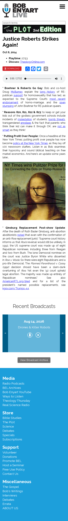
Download (13, 68)
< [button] (5, 333)
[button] (62, 6)
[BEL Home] (20, 10)
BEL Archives (12, 387)
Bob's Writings (13, 491)
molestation (25, 119)
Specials (9, 435)
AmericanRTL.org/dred (16, 281)
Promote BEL (12, 461)
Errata (7, 504)
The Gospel (11, 487)
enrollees (26, 122)
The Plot (9, 422)
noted (20, 234)
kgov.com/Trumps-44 (16, 288)
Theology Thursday (16, 400)
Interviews (10, 495)
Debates (8, 430)
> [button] (62, 333)
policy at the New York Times (30, 143)
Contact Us (10, 473)
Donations (10, 456)
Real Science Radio (16, 405)
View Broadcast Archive (34, 360)
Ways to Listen (13, 396)
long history (47, 91)
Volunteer (10, 452)
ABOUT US (10, 508)
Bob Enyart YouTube (17, 392)
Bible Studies (12, 418)
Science (8, 426)
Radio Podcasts (13, 383)
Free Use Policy (14, 469)
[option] (34, 333)
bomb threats (57, 119)
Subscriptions (12, 439)
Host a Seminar (13, 465)
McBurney (17, 91)
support (18, 95)
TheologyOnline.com (32, 61)
